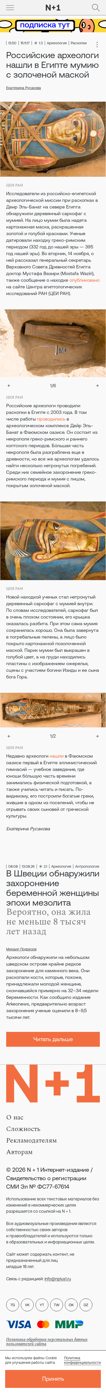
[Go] (10, 8)
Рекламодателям (31, 1140)
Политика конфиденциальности (82, 1360)
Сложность (23, 1129)
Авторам (19, 1152)
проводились (51, 419)
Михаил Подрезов (21, 949)
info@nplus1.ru (58, 1278)
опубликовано (84, 280)
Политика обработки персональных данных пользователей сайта (46, 1341)
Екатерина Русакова (23, 88)
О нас (14, 1117)
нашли (57, 756)
